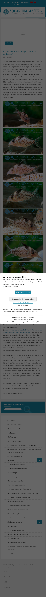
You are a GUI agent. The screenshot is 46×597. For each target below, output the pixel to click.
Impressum (30, 319)
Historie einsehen (23, 305)
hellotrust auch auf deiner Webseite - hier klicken (24, 311)
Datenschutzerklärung (19, 319)
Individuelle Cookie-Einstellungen (23, 303)
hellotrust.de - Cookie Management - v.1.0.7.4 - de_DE (23, 322)
